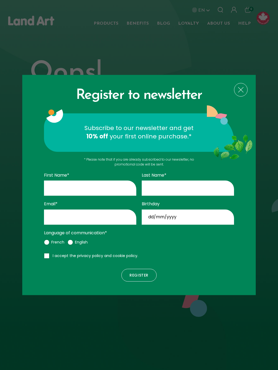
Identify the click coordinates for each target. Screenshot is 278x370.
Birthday (151, 204)
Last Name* (154, 175)
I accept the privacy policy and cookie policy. (95, 256)
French (57, 242)
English (81, 242)
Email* (51, 204)
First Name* (56, 175)
